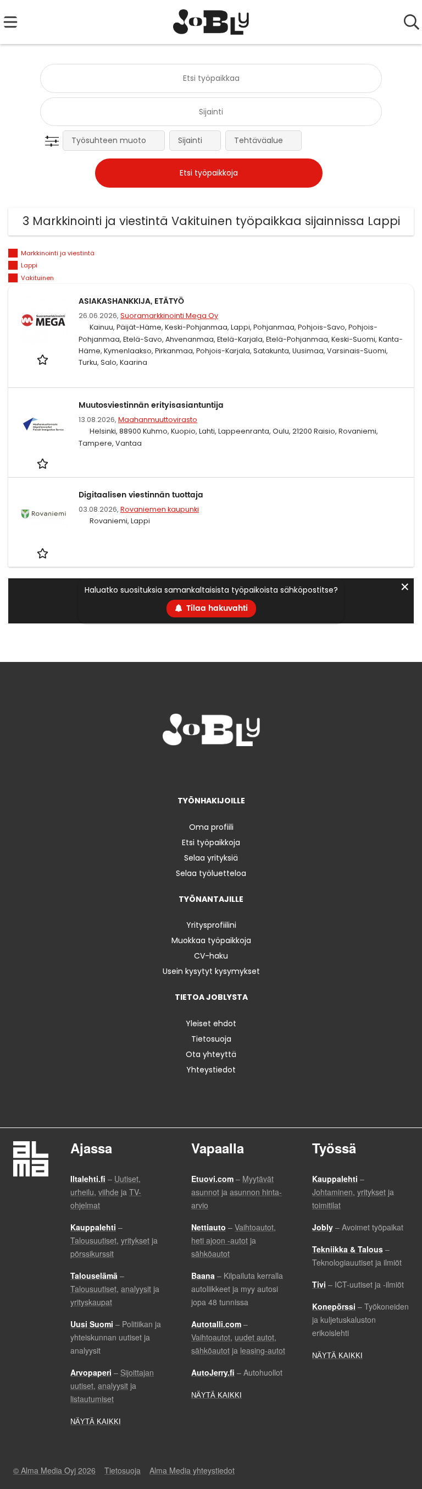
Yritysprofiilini (211, 924)
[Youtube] (247, 769)
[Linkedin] (213, 769)
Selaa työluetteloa (211, 873)
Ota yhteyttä (211, 1054)
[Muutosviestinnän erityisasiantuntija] (43, 424)
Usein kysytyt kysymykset (211, 971)
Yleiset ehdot (211, 1023)
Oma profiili (211, 827)
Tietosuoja (211, 1038)
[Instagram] (195, 769)
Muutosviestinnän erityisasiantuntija (151, 405)
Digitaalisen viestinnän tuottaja (141, 495)
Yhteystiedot (211, 1069)
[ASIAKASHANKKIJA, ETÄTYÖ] (43, 320)
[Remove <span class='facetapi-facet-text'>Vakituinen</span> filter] (13, 278)
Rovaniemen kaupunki (159, 509)
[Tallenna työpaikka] (44, 359)
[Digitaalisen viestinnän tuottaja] (43, 514)
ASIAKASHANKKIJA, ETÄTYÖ (131, 301)
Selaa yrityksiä (211, 857)
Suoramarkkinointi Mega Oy (169, 315)
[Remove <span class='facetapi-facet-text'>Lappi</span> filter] (13, 265)
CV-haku (211, 955)
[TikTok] (231, 769)
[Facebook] (177, 769)
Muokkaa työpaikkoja (211, 940)
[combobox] (211, 78)
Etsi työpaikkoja (211, 842)
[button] (54, 141)
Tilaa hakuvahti (217, 608)
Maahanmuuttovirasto (157, 419)
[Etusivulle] (211, 22)
